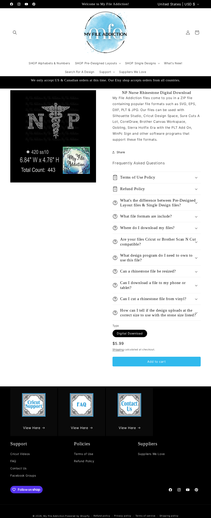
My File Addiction (53, 515)
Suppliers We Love (151, 454)
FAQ (13, 461)
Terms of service (145, 515)
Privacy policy (122, 515)
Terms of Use (83, 454)
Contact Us (18, 468)
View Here (31, 428)
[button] (14, 32)
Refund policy (102, 515)
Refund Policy (84, 461)
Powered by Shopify (77, 515)
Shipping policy (169, 515)
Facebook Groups (23, 475)
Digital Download (130, 333)
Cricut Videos (20, 454)
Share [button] (121, 152)
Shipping (118, 349)
